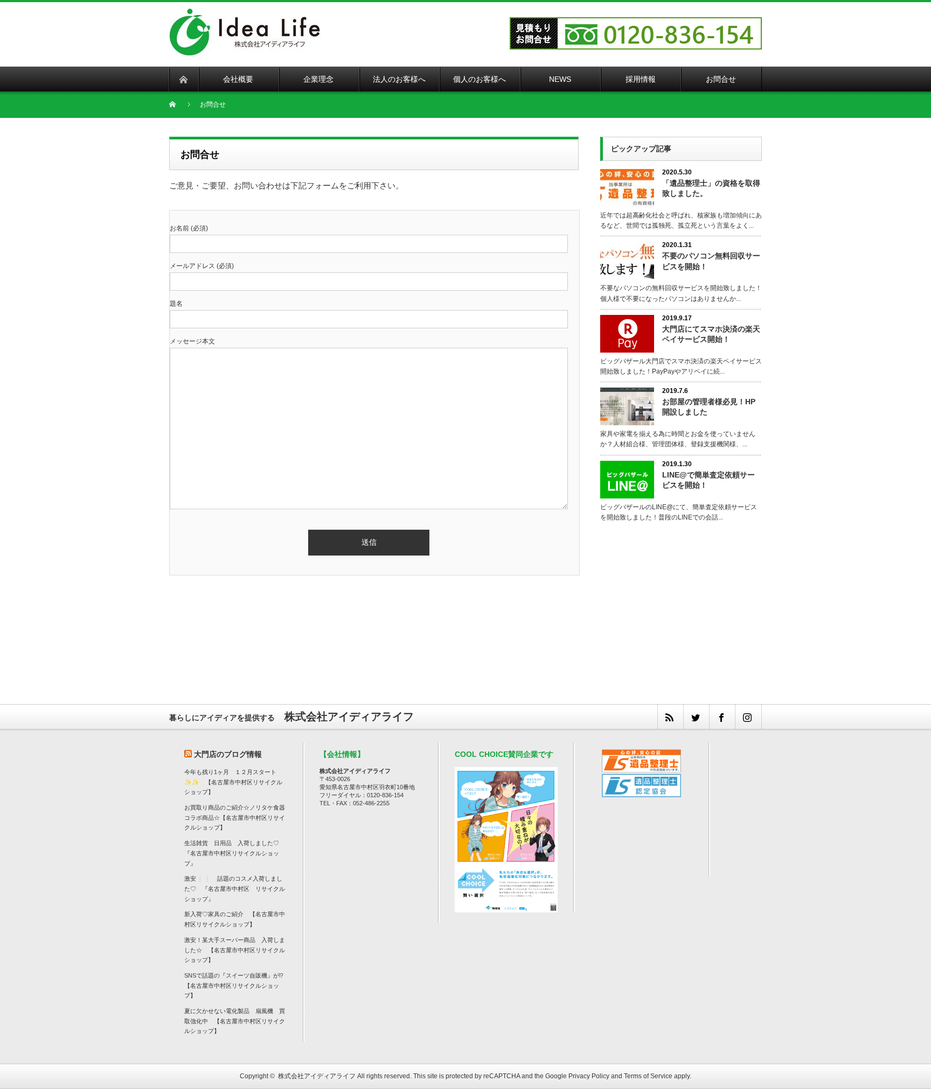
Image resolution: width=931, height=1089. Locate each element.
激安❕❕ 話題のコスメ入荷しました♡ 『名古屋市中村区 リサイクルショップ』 (234, 888)
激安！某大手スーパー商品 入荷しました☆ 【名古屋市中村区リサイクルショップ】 (234, 950)
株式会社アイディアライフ (317, 1076)
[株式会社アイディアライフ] (245, 14)
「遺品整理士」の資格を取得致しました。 (711, 188)
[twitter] (696, 717)
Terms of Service (648, 1076)
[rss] (670, 717)
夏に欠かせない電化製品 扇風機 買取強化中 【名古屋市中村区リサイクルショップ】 (234, 1021)
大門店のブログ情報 (228, 754)
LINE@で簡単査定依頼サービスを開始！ (708, 479)
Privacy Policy (588, 1076)
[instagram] (748, 717)
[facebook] (722, 717)
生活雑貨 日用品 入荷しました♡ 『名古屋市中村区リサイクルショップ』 (234, 853)
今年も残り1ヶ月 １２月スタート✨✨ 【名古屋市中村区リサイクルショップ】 (233, 782)
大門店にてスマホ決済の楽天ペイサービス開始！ (711, 334)
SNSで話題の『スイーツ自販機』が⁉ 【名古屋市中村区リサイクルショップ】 (236, 985)
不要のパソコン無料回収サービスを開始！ (711, 260)
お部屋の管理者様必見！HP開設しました (708, 406)
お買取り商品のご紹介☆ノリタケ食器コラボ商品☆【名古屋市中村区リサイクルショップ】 (234, 817)
